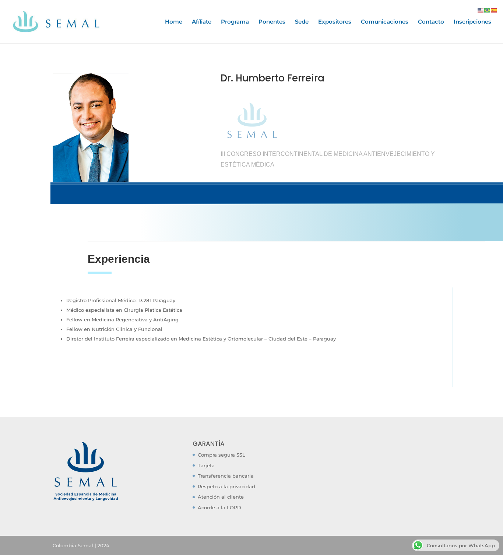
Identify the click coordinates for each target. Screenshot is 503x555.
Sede (302, 22)
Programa (235, 22)
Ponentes (271, 22)
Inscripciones (472, 22)
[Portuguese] (487, 10)
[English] (481, 10)
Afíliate (201, 22)
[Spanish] (494, 10)
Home (173, 22)
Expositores (334, 22)
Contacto (431, 22)
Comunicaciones (384, 22)
